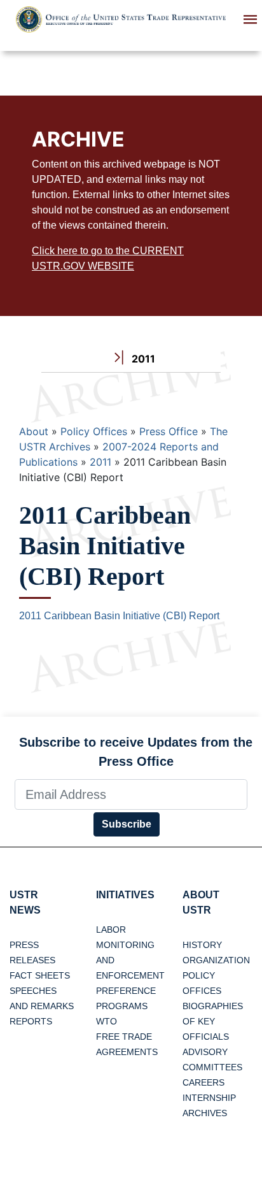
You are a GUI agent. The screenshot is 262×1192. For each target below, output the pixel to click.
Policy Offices (93, 431)
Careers (203, 1082)
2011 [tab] (142, 358)
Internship (209, 1098)
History (202, 945)
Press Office (168, 431)
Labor (111, 929)
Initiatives (125, 894)
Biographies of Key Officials (213, 1021)
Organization (216, 960)
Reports (31, 1021)
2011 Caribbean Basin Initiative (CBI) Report (119, 615)
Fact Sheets (40, 975)
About (33, 431)
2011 (100, 462)
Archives (205, 1113)
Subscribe (126, 824)
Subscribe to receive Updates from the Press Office (135, 751)
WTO (106, 1021)
